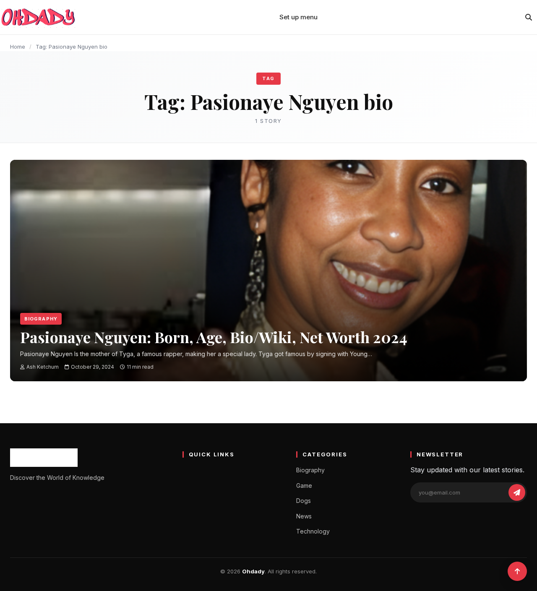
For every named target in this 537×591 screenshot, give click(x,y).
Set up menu (298, 17)
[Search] (528, 17)
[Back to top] (517, 571)
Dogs (303, 500)
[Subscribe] (516, 492)
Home (17, 46)
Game (304, 485)
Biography (40, 319)
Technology (313, 531)
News (304, 516)
